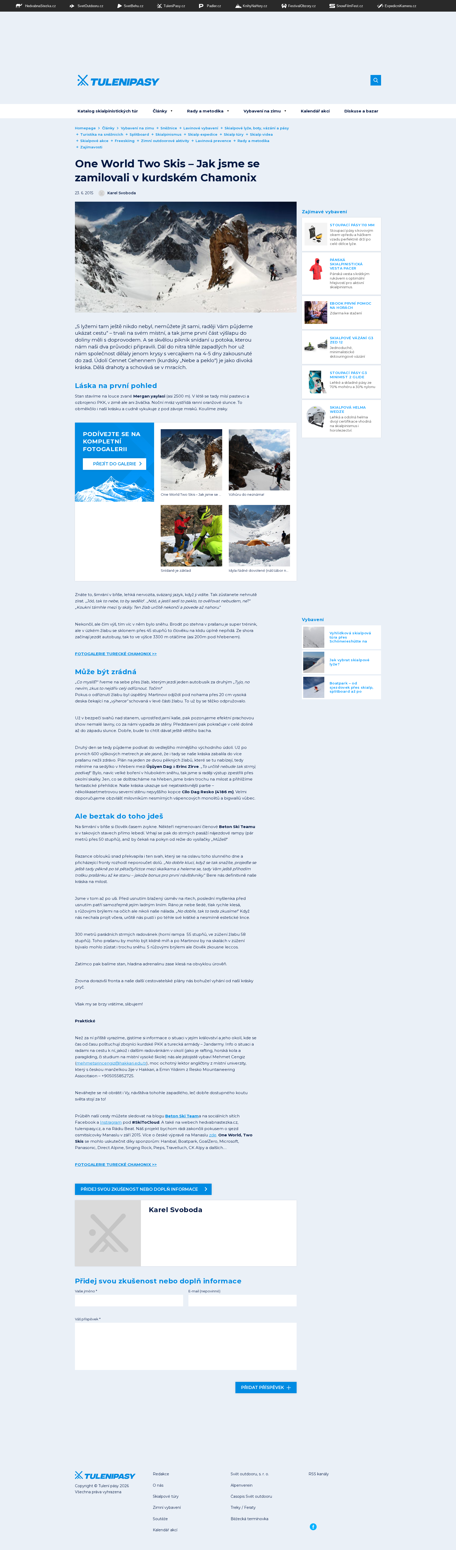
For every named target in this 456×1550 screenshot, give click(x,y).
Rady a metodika (205, 111)
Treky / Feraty (243, 1507)
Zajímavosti (91, 147)
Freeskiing (125, 141)
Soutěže (160, 1518)
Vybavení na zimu (262, 111)
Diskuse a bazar (361, 111)
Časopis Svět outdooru (251, 1496)
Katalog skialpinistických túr (108, 111)
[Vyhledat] (375, 80)
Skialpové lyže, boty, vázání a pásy (257, 128)
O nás (158, 1485)
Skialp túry (234, 134)
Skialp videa (261, 134)
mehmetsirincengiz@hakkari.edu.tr (111, 1063)
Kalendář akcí (315, 111)
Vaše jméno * (86, 1291)
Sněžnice (168, 128)
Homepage (85, 128)
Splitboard (139, 134)
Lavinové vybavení (200, 128)
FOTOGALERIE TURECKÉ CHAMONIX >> (116, 653)
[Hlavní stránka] (115, 80)
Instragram (111, 1122)
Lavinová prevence (213, 141)
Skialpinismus (168, 134)
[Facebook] (313, 1527)
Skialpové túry (166, 1496)
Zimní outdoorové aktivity (165, 141)
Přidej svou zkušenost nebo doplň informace (139, 1189)
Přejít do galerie (114, 463)
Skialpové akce (94, 141)
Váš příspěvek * (88, 1319)
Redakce (161, 1474)
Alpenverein (242, 1485)
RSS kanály (318, 1474)
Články (160, 111)
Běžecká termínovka (249, 1518)
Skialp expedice (202, 134)
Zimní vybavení (167, 1507)
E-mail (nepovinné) (204, 1291)
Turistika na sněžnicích (101, 134)
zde (212, 1134)
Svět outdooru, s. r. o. (250, 1474)
